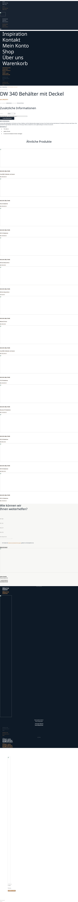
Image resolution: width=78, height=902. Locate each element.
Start (1, 87)
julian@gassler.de (4, 581)
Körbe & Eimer (4, 87)
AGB (3, 79)
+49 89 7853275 (4, 580)
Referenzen (7, 741)
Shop (3, 6)
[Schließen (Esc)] (4, 900)
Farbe (1, 113)
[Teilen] (2, 900)
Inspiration (5, 8)
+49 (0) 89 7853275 (39, 723)
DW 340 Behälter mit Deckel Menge (8, 116)
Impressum (5, 77)
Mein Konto (5, 21)
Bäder (5, 589)
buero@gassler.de (39, 725)
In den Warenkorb (7, 118)
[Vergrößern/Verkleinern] (0, 900)
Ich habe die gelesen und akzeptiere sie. (18, 543)
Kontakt (4, 25)
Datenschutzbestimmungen (14, 543)
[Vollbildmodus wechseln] (1, 900)
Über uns (4, 4)
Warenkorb (5, 24)
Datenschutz (5, 78)
